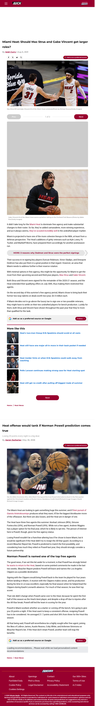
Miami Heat (35, 224)
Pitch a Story (34, 681)
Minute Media (15, 695)
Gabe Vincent (79, 275)
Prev (14, 117)
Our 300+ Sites (79, 676)
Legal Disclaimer (35, 685)
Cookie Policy (15, 685)
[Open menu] (6, 3)
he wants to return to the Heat (21, 565)
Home (9, 405)
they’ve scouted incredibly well (43, 231)
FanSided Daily (16, 681)
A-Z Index (77, 685)
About (11, 676)
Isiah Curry (10, 52)
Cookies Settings (16, 689)
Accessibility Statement (58, 685)
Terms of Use (79, 681)
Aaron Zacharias (13, 440)
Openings (32, 676)
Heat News (19, 405)
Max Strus (64, 275)
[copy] (21, 57)
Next (81, 117)
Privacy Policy (53, 681)
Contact (50, 676)
